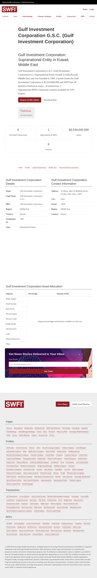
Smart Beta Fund (75, 507)
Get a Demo (62, 404)
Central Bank (49, 455)
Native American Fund (30, 473)
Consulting (75, 428)
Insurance (71, 466)
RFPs (83, 16)
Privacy (51, 435)
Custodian (78, 523)
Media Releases (24, 435)
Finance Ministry (22, 462)
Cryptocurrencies (22, 500)
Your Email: (13, 359)
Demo (85, 9)
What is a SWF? (62, 431)
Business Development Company (17, 455)
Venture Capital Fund (53, 511)
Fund (62, 462)
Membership (28, 428)
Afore (38, 448)
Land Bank (58, 469)
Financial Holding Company (39, 462)
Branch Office (50, 451)
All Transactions (11, 496)
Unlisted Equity (39, 511)
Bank (25, 451)
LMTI (8, 435)
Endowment (42, 458)
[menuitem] (5, 16)
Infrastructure (78, 500)
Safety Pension (68, 476)
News (15, 16)
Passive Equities (56, 503)
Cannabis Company (36, 455)
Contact (34, 435)
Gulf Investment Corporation (69, 167)
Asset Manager (81, 448)
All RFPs (9, 523)
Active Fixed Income (38, 496)
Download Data (50, 100)
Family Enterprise (70, 458)
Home (21, 167)
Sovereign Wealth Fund (82, 476)
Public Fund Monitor (81, 404)
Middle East (53, 167)
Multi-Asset (45, 503)
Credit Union (83, 455)
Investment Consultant (14, 469)
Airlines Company (68, 448)
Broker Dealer (62, 451)
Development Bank (29, 458)
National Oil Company (13, 473)
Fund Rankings (27, 16)
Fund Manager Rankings (26, 431)
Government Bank (82, 462)
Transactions (71, 16)
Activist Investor (21, 448)
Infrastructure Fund (12, 503)
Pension (56, 473)
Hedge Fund (68, 500)
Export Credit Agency (55, 458)
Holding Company (60, 466)
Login (91, 9)
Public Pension (11, 476)
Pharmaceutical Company (75, 473)
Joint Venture (48, 469)
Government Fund (12, 466)
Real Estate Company (25, 476)
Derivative (33, 500)
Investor (39, 469)
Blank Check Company (36, 451)
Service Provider (62, 507)
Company (59, 455)
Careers (14, 435)
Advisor (31, 448)
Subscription (18, 428)
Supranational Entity (39, 167)
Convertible (85, 496)
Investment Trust (29, 469)
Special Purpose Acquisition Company (19, 511)
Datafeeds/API (39, 428)
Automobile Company (13, 451)
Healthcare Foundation (28, 466)
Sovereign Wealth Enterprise (79, 431)
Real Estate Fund (49, 507)
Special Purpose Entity (14, 480)
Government (70, 462)
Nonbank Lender (46, 473)
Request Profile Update (29, 100)
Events (92, 16)
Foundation (55, 462)
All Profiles (10, 448)
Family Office (82, 458)
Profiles (59, 16)
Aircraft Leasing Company (51, 448)
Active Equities (24, 496)
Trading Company (75, 480)
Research (52, 431)
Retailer (58, 476)
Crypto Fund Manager (13, 458)
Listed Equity (34, 503)
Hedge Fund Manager (45, 466)
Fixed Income (52, 500)
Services (5, 16)
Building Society (74, 451)
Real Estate (38, 507)
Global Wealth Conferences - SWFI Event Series (18, 2)
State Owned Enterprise (31, 480)
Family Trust (10, 462)
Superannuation (46, 480)
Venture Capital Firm (13, 484)
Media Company (77, 469)
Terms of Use (43, 435)
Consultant (75, 496)
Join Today (48, 371)
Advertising (66, 428)
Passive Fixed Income (70, 503)
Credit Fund (10, 500)
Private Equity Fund (13, 507)
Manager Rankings (44, 16)
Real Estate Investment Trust (44, 476)
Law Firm (67, 469)
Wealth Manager (27, 484)
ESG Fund (42, 500)
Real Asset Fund (27, 507)
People (63, 473)
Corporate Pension (70, 455)
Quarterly (84, 428)
